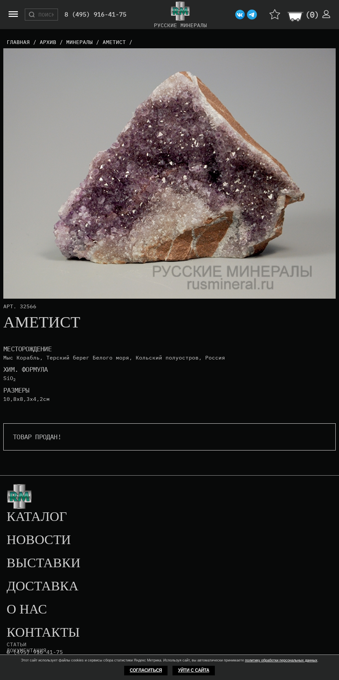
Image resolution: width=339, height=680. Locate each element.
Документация (26, 650)
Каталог (37, 517)
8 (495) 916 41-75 (35, 652)
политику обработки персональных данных (281, 660)
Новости (39, 540)
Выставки (43, 563)
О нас (27, 609)
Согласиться (146, 670)
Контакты (43, 633)
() (312, 14)
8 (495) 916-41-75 (95, 14)
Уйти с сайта (193, 670)
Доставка (42, 586)
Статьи (16, 644)
